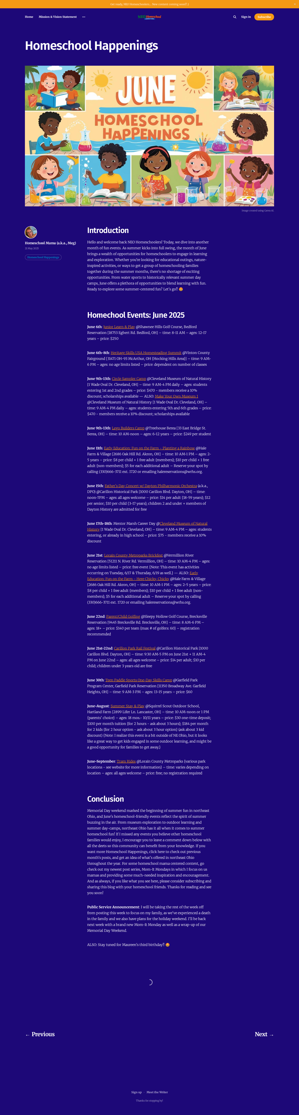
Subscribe (264, 17)
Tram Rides (126, 761)
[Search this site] (234, 17)
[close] (295, 4)
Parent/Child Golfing (123, 616)
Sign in (246, 16)
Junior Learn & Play (119, 327)
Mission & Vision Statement (58, 16)
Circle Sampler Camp (129, 378)
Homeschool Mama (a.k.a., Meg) (50, 243)
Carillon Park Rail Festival (135, 648)
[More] (83, 17)
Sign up (136, 1092)
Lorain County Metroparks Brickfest (133, 555)
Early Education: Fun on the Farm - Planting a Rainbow (149, 448)
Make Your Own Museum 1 (176, 396)
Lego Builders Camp (128, 428)
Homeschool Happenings (43, 257)
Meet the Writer (157, 1092)
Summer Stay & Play (127, 706)
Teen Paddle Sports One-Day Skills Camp (138, 680)
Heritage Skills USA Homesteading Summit (146, 353)
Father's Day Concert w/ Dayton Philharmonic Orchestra (151, 486)
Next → (264, 1034)
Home (29, 16)
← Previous (40, 1034)
